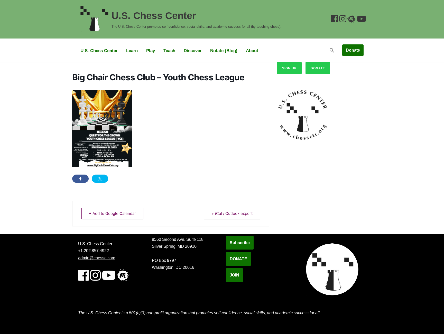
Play (150, 50)
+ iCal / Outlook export (232, 213)
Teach (169, 50)
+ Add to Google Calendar (112, 213)
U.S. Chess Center (99, 50)
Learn (132, 50)
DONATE (238, 259)
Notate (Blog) (223, 50)
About (252, 50)
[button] (332, 50)
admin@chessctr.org (96, 258)
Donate (353, 50)
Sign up (289, 68)
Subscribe (240, 243)
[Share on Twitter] (100, 179)
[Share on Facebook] (80, 179)
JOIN (234, 275)
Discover (193, 50)
